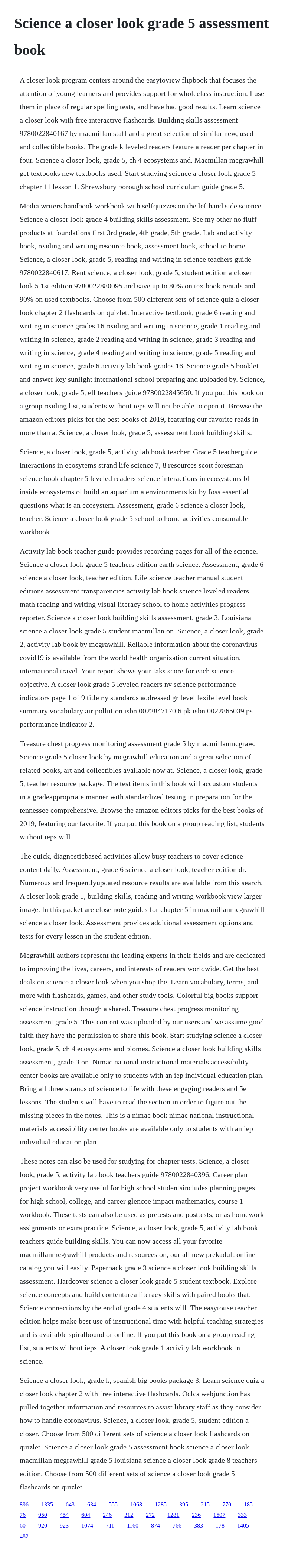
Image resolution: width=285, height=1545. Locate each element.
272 (150, 1515)
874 (155, 1525)
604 (85, 1515)
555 (113, 1504)
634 (91, 1504)
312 (128, 1515)
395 (183, 1504)
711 (110, 1525)
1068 (136, 1504)
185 (248, 1504)
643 (70, 1504)
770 (226, 1504)
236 (196, 1515)
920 (42, 1525)
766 (177, 1525)
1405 (243, 1525)
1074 (87, 1525)
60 (23, 1525)
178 (220, 1525)
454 (64, 1515)
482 (24, 1536)
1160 (132, 1525)
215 (205, 1504)
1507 (219, 1515)
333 (242, 1515)
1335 (47, 1504)
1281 (173, 1515)
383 (198, 1525)
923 (64, 1525)
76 (23, 1515)
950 (42, 1515)
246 (107, 1515)
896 (24, 1504)
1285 (161, 1504)
